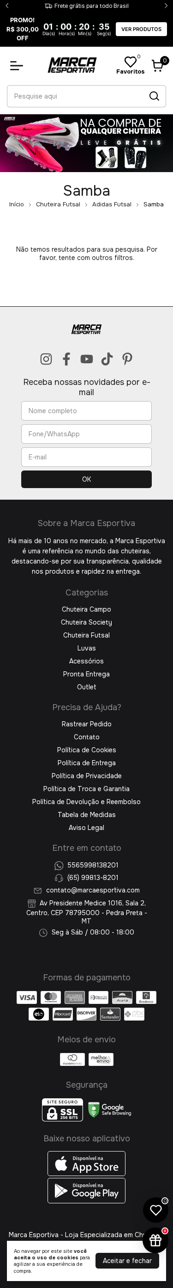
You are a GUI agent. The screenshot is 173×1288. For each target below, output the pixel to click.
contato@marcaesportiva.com (93, 890)
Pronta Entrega (86, 674)
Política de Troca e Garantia (86, 789)
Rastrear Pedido (87, 724)
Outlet (86, 687)
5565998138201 (93, 865)
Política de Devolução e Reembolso (86, 802)
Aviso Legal (86, 828)
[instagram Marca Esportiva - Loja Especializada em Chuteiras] (46, 359)
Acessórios (86, 661)
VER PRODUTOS (141, 29)
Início (16, 204)
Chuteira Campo (86, 609)
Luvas (87, 648)
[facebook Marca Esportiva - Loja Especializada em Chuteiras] (66, 359)
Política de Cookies (86, 750)
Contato (87, 737)
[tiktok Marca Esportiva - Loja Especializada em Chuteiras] (107, 359)
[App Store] (87, 1174)
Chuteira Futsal (58, 204)
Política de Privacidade (87, 776)
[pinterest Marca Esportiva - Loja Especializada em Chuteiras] (127, 359)
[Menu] (18, 65)
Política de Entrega (87, 763)
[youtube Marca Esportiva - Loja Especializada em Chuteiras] (87, 359)
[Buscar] (153, 96)
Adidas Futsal (111, 204)
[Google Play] (87, 1201)
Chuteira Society (86, 622)
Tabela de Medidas (87, 815)
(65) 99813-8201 (93, 877)
